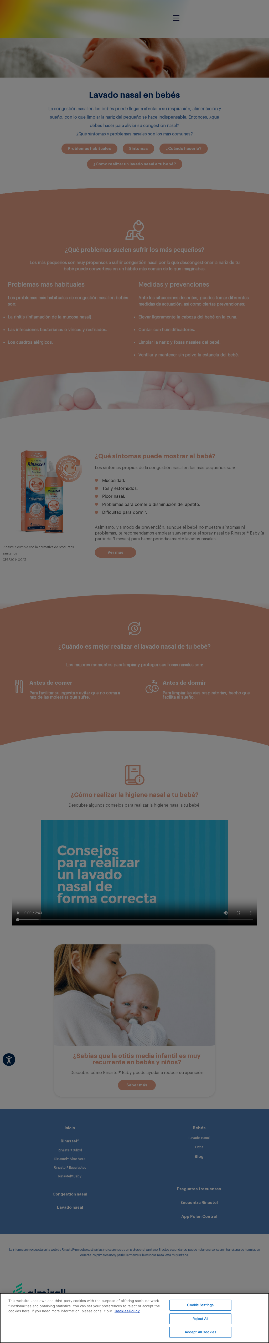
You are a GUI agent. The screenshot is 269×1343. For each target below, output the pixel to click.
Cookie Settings (200, 1305)
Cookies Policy (127, 1311)
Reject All (200, 1318)
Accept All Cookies (200, 1332)
